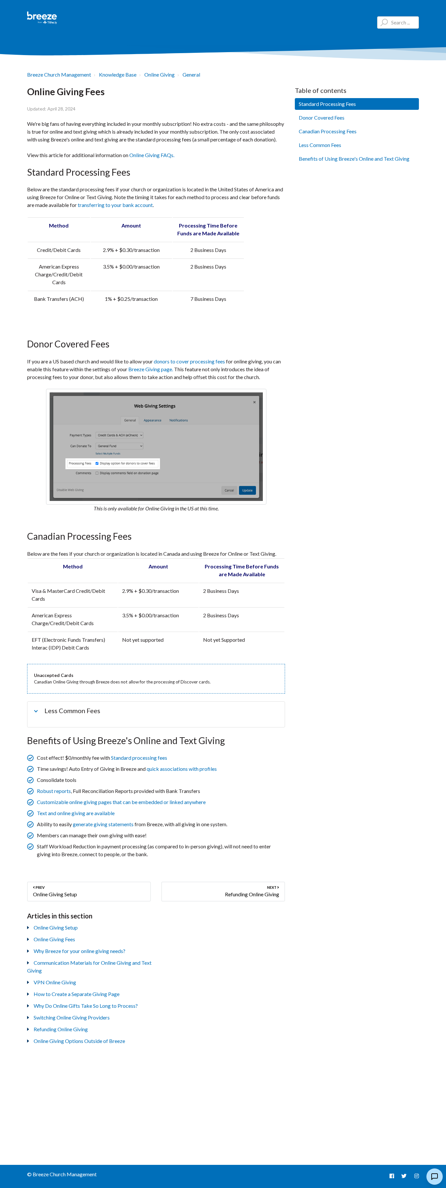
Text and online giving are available (76, 813)
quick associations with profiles (182, 769)
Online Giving (159, 74)
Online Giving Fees (54, 939)
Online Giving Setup (56, 927)
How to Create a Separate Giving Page (76, 994)
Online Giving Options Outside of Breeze (79, 1041)
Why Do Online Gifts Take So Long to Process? (86, 1006)
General (191, 74)
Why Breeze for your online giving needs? (79, 951)
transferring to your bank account (115, 205)
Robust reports (54, 791)
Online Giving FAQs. (151, 155)
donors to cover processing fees (189, 361)
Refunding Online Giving (61, 1029)
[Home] (42, 17)
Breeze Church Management (59, 74)
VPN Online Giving (55, 982)
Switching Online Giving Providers (72, 1017)
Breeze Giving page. (151, 369)
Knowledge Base (117, 74)
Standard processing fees (139, 758)
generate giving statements (103, 824)
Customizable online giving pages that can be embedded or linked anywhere (121, 802)
